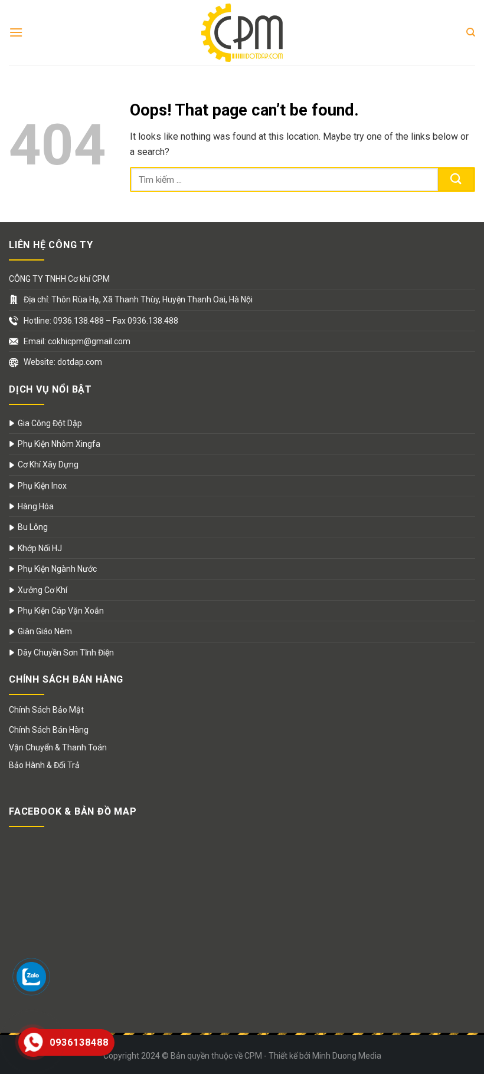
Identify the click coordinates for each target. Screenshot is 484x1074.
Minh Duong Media (346, 1055)
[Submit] (456, 179)
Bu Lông (33, 527)
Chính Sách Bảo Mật (46, 709)
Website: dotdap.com (63, 362)
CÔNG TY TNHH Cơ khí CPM (59, 279)
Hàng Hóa (36, 506)
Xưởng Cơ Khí (42, 590)
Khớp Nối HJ (40, 548)
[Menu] (16, 32)
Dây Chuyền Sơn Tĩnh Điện (66, 652)
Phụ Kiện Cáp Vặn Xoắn (61, 610)
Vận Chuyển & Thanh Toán (58, 747)
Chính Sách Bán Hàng (49, 729)
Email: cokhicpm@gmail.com (77, 341)
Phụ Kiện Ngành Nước (57, 569)
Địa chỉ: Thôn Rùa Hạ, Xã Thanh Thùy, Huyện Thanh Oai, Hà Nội (138, 299)
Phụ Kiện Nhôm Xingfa (59, 444)
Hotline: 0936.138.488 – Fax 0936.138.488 (101, 320)
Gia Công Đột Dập (50, 423)
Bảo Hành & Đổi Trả (44, 765)
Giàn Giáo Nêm (45, 631)
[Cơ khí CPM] (242, 32)
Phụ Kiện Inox (42, 485)
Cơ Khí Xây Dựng (48, 464)
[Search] (470, 32)
